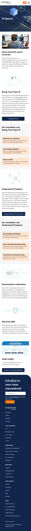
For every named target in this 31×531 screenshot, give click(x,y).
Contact (7, 490)
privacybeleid (14, 397)
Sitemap (7, 496)
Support (7, 468)
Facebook (7, 412)
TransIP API (8, 474)
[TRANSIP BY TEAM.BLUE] (10, 409)
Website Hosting (9, 454)
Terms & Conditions (15, 524)
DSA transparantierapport (12, 516)
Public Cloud (19, 97)
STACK (7, 441)
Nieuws (7, 484)
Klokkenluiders (9, 513)
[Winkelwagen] (24, 2)
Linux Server (8, 435)
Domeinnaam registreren (12, 448)
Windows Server (9, 432)
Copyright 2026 (9, 526)
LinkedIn (7, 418)
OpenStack (8, 438)
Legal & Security (9, 503)
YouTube (7, 421)
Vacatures (8, 487)
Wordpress (8, 460)
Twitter (7, 415)
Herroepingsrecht (10, 507)
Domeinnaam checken (11, 451)
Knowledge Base (9, 471)
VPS (6, 429)
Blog (6, 493)
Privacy (7, 524)
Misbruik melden (10, 510)
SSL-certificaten (9, 457)
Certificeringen (9, 477)
